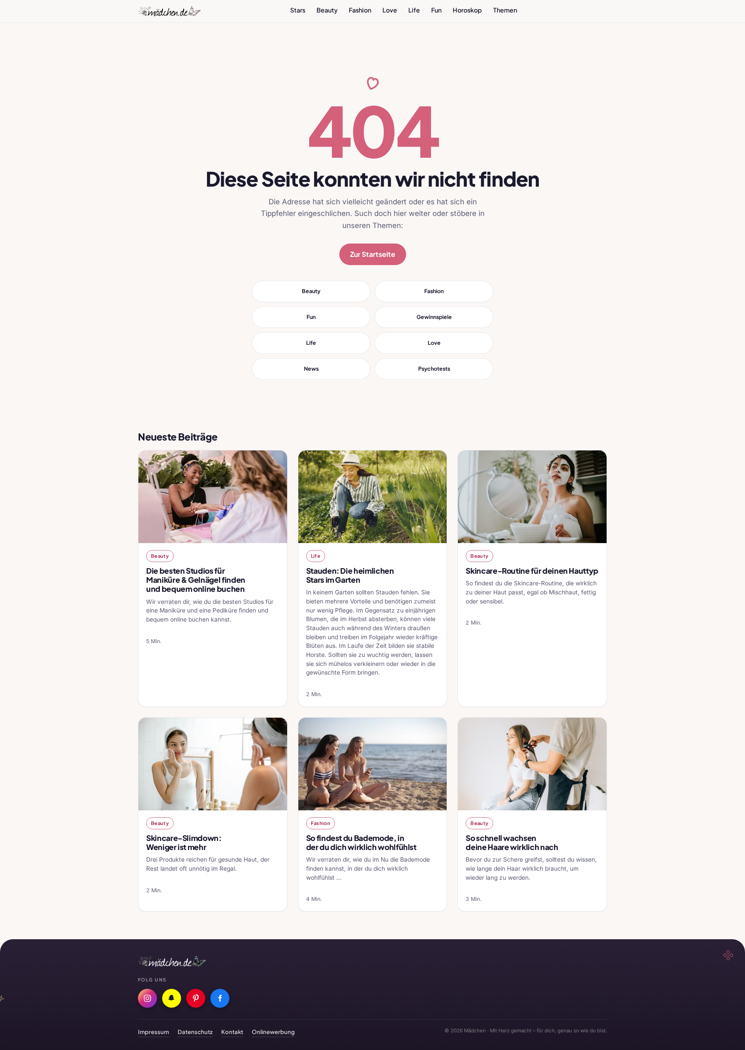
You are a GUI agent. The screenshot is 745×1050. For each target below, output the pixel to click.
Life (414, 10)
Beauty (327, 10)
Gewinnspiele (434, 316)
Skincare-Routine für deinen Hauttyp (532, 570)
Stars (297, 10)
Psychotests (434, 368)
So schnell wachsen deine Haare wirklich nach (512, 842)
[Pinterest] (195, 998)
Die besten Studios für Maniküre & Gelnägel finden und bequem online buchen (195, 580)
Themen (505, 10)
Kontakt (232, 1031)
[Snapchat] (171, 998)
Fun (436, 10)
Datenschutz (195, 1031)
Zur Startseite (372, 254)
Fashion (360, 10)
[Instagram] (147, 998)
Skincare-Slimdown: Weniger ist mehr (184, 842)
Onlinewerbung (273, 1031)
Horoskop (467, 10)
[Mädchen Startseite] (169, 11)
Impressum (153, 1031)
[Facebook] (219, 998)
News (311, 368)
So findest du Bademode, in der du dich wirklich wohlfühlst (361, 842)
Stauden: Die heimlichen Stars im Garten (350, 575)
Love (389, 10)
